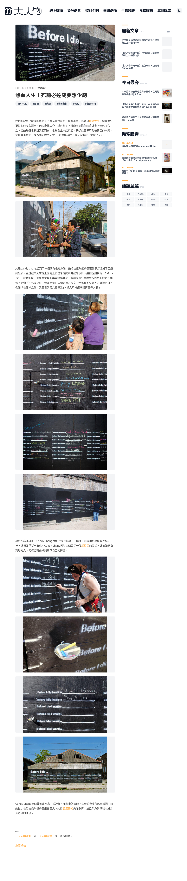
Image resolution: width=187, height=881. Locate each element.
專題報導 (164, 10)
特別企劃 (92, 10)
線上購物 (56, 10)
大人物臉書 (45, 836)
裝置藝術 (68, 808)
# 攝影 (153, 205)
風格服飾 (146, 10)
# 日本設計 (140, 194)
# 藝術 (165, 194)
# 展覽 (127, 194)
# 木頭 (140, 199)
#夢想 (48, 103)
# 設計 (153, 199)
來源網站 (20, 845)
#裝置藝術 (62, 103)
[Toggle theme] (179, 10)
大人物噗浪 (24, 836)
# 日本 (127, 199)
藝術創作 (110, 10)
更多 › (169, 31)
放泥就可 (42, 87)
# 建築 (140, 205)
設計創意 (74, 10)
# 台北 (165, 199)
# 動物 (153, 194)
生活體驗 (128, 10)
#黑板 (36, 103)
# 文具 (127, 205)
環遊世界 (94, 121)
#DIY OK (22, 103)
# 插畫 (165, 205)
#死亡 (76, 103)
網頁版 (85, 545)
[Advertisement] (65, 859)
